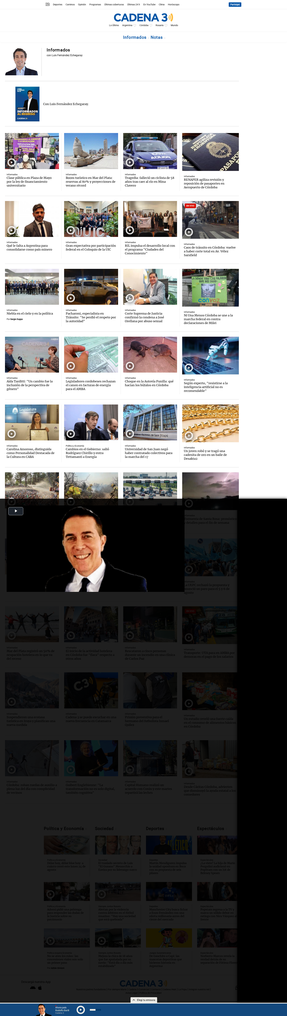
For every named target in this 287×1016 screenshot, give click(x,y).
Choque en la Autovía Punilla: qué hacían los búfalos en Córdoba (149, 383)
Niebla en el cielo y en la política (30, 313)
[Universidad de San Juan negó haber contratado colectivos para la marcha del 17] (150, 423)
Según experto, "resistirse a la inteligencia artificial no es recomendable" (206, 387)
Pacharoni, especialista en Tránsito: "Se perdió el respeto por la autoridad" (91, 317)
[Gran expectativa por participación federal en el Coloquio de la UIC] (91, 219)
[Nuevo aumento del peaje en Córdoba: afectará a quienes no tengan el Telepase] (150, 490)
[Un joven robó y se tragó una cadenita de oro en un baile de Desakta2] (210, 423)
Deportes (57, 4)
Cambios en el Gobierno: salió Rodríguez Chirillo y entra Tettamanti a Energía (87, 453)
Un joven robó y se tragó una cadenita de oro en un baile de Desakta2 (205, 455)
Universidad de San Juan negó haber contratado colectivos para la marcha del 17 (148, 453)
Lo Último (114, 25)
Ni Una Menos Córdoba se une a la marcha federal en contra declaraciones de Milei (208, 319)
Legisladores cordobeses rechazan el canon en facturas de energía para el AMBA (91, 385)
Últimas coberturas (114, 4)
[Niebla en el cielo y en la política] (32, 287)
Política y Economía (75, 446)
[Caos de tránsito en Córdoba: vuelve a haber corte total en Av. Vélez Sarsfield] (210, 220)
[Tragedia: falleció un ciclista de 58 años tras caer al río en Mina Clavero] (150, 151)
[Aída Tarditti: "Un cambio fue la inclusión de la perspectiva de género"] (32, 355)
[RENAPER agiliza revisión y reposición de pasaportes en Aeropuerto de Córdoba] (210, 152)
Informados (135, 37)
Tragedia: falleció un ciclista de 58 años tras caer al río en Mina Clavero (149, 181)
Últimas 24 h (133, 4)
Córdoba (144, 25)
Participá (235, 4)
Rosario (160, 25)
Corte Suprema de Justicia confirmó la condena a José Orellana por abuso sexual (144, 317)
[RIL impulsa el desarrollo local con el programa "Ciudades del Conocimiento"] (150, 219)
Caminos (70, 4)
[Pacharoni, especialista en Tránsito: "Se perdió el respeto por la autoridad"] (91, 287)
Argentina (127, 25)
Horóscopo (173, 4)
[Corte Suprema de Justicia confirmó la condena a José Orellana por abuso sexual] (150, 287)
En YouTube (149, 4)
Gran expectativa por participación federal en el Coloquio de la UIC (91, 247)
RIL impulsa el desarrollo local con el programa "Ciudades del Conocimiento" (150, 249)
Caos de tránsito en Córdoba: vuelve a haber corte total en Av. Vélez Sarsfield (210, 251)
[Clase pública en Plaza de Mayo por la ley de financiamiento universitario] (32, 151)
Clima (162, 4)
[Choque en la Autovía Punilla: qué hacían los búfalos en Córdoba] (150, 355)
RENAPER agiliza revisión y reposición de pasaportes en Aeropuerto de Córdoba (204, 183)
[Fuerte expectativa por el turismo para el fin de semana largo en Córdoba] (32, 490)
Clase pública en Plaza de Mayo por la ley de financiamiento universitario (29, 181)
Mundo (174, 25)
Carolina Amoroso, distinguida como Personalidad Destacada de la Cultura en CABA (30, 453)
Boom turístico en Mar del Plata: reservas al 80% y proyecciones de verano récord (90, 181)
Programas (95, 4)
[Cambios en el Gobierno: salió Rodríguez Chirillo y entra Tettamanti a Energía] (91, 423)
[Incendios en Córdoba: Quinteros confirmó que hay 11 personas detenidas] (91, 490)
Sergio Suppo (16, 319)
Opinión (82, 4)
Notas (157, 37)
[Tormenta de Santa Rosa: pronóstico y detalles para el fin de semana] (210, 491)
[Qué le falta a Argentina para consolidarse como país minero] (32, 219)
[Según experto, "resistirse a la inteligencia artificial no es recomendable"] (210, 355)
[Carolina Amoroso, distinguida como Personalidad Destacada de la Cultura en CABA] (32, 423)
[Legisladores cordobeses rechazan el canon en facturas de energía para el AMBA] (91, 355)
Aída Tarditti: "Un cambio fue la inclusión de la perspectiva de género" (30, 385)
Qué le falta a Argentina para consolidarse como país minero (29, 247)
